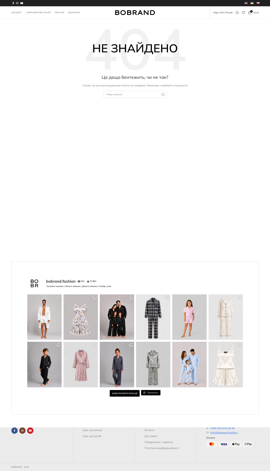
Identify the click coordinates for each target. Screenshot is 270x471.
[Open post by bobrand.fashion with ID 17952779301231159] (44, 364)
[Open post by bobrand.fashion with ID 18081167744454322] (81, 317)
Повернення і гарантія (159, 442)
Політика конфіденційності (162, 448)
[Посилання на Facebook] (13, 3)
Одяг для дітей (92, 436)
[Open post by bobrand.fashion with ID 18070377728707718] (189, 364)
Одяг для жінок (92, 430)
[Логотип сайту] (135, 12)
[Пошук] (237, 12)
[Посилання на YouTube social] (21, 3)
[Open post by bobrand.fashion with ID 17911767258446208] (117, 317)
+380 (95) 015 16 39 (222, 427)
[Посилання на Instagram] (17, 3)
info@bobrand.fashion (224, 432)
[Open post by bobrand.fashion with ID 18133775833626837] (189, 317)
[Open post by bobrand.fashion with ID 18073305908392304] (81, 364)
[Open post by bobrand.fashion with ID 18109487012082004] (226, 317)
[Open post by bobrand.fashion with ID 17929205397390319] (153, 317)
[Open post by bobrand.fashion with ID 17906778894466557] (153, 364)
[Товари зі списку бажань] (243, 12)
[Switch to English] (246, 3)
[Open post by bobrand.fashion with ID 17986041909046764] (117, 364)
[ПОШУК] (163, 94)
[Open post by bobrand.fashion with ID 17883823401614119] (226, 364)
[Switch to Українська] (252, 3)
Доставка (151, 436)
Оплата (149, 430)
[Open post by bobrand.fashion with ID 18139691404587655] (44, 317)
